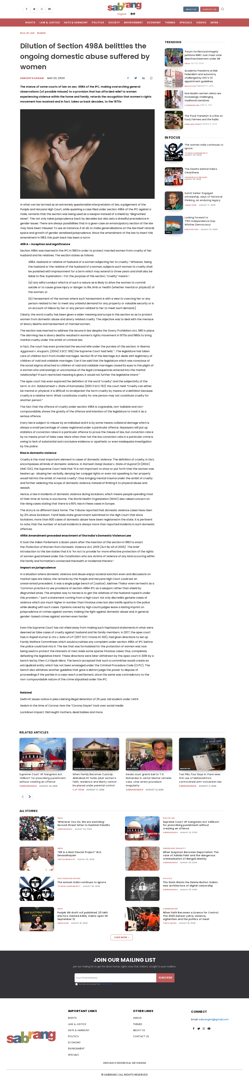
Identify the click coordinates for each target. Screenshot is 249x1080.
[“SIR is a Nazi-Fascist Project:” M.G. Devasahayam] (36, 859)
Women (41, 33)
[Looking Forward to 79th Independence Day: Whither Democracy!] (174, 225)
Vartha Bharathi (66, 859)
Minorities (185, 768)
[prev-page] (22, 797)
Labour (169, 184)
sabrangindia (28, 786)
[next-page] (30, 797)
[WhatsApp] (42, 9)
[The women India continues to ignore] (174, 152)
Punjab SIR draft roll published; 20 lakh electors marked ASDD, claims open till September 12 (82, 916)
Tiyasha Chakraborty (196, 153)
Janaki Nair (191, 205)
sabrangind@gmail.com (214, 1019)
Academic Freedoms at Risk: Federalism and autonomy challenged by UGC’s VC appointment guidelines (201, 76)
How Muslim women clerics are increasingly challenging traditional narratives (203, 97)
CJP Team (78, 789)
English (122, 14)
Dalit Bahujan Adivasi (172, 159)
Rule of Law (27, 33)
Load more (120, 937)
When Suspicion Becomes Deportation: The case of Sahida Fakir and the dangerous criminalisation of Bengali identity (191, 855)
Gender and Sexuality (84, 768)
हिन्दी (133, 14)
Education (190, 86)
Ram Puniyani (191, 229)
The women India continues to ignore (81, 882)
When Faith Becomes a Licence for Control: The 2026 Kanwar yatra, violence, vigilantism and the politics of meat (191, 916)
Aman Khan (63, 923)
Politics (167, 878)
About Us (191, 9)
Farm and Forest (193, 124)
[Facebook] (26, 9)
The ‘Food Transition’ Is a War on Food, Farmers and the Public (204, 117)
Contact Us (209, 9)
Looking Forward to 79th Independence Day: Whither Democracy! (200, 221)
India (187, 63)
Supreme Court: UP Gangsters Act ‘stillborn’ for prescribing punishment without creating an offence (42, 778)
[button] (222, 9)
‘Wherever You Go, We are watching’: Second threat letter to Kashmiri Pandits (83, 823)
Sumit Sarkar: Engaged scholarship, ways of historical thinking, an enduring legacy (203, 196)
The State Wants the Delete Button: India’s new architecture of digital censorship (190, 884)
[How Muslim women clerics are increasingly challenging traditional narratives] (174, 99)
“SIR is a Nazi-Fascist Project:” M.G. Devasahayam (79, 853)
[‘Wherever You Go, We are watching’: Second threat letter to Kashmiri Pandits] (36, 828)
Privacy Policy (106, 984)
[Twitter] (34, 9)
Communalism (192, 105)
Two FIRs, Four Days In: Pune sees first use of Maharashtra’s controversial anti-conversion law (200, 778)
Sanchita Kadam (32, 78)
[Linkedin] (143, 78)
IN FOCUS (172, 137)
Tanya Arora (170, 923)
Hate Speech (132, 768)
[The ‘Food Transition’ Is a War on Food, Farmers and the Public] (174, 120)
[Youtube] (49, 9)
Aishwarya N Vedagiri (196, 177)
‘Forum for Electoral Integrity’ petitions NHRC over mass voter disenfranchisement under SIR (203, 55)
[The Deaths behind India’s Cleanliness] (174, 176)
